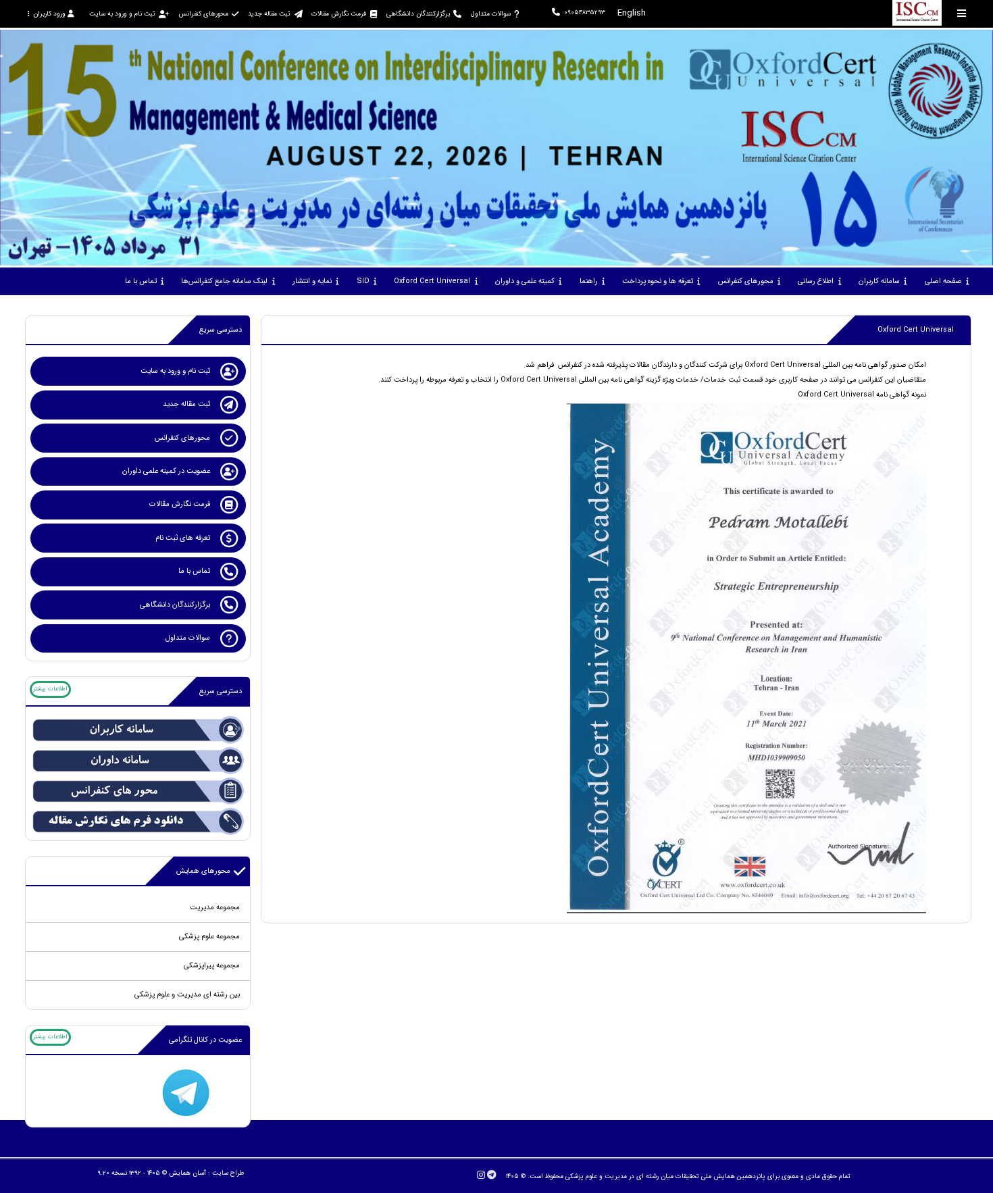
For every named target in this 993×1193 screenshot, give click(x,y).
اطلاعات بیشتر (50, 689)
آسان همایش (187, 1173)
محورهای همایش (203, 871)
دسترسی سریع (220, 330)
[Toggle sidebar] (961, 13)
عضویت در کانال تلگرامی (205, 1040)
